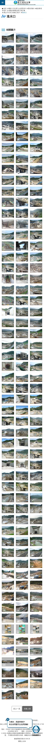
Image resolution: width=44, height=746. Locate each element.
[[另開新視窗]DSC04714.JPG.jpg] (36, 519)
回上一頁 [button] (16, 709)
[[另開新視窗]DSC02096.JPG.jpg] (8, 136)
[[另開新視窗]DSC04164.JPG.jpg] (8, 475)
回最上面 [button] (27, 709)
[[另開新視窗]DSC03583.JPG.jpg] (8, 421)
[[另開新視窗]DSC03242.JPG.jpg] (8, 377)
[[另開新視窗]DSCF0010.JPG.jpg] (36, 563)
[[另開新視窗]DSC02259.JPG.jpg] (8, 213)
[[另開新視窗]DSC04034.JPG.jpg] (22, 453)
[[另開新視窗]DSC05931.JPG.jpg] (22, 563)
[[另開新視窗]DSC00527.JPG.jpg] (36, 59)
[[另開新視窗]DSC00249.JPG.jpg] (22, 48)
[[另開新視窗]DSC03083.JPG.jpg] (36, 311)
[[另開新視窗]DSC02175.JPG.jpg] (8, 191)
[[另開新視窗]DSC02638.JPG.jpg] (36, 289)
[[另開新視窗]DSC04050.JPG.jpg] (8, 464)
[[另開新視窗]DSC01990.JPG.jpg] (8, 114)
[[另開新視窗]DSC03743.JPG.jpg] (36, 421)
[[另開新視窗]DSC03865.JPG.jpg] (36, 431)
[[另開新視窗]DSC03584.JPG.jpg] (22, 421)
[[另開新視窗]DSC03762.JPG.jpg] (22, 431)
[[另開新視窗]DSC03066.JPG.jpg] (22, 311)
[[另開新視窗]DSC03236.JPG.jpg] (36, 366)
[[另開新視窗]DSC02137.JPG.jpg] (22, 136)
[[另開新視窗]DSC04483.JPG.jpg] (22, 497)
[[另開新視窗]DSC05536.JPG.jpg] (22, 541)
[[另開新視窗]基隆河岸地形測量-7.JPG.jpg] (8, 650)
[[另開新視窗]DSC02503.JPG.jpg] (22, 256)
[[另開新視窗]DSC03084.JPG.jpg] (8, 322)
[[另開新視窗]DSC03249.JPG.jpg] (36, 377)
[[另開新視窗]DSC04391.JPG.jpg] (22, 486)
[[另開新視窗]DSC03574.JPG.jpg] (22, 410)
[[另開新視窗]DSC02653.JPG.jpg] (22, 300)
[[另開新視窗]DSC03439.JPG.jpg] (22, 399)
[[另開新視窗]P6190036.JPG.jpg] (8, 585)
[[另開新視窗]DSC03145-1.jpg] (8, 355)
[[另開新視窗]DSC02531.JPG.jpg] (22, 267)
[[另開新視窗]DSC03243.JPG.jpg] (22, 377)
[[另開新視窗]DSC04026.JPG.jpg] (8, 453)
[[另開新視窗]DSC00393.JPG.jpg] (22, 59)
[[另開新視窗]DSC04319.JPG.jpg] (36, 475)
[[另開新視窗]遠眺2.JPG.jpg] (36, 683)
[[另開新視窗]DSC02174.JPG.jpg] (36, 180)
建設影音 (39, 8)
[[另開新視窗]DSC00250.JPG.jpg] (36, 48)
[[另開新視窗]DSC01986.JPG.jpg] (8, 103)
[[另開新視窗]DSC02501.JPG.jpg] (8, 256)
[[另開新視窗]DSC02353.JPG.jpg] (36, 235)
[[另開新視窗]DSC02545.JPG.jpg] (8, 278)
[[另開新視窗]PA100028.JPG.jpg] (22, 607)
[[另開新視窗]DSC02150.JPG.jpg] (8, 158)
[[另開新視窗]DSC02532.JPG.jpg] (36, 267)
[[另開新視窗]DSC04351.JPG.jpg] (8, 486)
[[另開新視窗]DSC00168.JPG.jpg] (22, 38)
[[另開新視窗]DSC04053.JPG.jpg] (22, 464)
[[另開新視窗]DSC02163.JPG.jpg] (36, 169)
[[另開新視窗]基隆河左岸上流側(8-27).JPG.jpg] (22, 639)
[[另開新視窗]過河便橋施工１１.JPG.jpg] (36, 672)
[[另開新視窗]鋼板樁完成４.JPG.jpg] (22, 694)
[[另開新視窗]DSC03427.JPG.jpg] (8, 399)
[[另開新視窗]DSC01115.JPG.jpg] (8, 81)
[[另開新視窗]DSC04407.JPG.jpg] (36, 486)
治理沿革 (23, 8)
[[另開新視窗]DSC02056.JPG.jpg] (36, 114)
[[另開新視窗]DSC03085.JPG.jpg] (22, 322)
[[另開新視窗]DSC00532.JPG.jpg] (22, 70)
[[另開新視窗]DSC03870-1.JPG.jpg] (22, 442)
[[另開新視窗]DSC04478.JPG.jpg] (8, 497)
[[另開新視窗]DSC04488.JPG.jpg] (36, 497)
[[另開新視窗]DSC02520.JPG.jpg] (8, 267)
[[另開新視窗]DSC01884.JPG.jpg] (36, 92)
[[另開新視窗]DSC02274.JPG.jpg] (8, 224)
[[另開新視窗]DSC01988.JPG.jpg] (36, 103)
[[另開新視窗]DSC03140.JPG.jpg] (36, 344)
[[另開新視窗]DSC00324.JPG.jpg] (8, 59)
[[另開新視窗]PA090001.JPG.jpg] (36, 596)
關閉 (7, 719)
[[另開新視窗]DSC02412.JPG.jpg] (8, 245)
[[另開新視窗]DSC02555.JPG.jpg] (8, 289)
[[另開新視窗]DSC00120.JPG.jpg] (8, 38)
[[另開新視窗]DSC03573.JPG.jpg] (8, 410)
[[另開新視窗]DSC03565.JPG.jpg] (36, 399)
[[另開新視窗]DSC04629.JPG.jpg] (8, 519)
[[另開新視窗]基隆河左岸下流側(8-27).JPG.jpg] (36, 639)
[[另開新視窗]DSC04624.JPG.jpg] (36, 508)
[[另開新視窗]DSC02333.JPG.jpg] (22, 235)
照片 (5, 10)
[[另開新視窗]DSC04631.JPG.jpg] (22, 519)
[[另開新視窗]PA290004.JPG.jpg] (22, 618)
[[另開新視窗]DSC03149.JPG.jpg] (22, 355)
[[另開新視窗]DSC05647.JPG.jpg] (36, 541)
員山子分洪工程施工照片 (12, 12)
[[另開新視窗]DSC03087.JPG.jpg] (8, 333)
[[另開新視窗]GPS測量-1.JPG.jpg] (8, 574)
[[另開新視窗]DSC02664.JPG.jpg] (36, 300)
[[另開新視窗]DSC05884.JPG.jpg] (36, 552)
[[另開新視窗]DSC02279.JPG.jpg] (36, 224)
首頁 (5, 8)
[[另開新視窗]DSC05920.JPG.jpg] (8, 563)
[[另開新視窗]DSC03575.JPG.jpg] (36, 410)
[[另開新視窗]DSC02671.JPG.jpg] (8, 311)
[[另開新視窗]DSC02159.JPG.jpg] (8, 169)
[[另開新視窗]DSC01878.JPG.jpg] (8, 92)
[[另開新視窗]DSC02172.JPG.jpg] (22, 180)
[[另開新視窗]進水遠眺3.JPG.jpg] (22, 661)
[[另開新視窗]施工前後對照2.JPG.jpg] (22, 628)
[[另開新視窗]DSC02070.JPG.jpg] (22, 125)
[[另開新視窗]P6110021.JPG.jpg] (22, 574)
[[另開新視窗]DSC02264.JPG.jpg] (22, 213)
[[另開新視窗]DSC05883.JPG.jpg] (22, 552)
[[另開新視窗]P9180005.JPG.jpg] (8, 596)
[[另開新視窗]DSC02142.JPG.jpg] (36, 136)
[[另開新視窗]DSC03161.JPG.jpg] (8, 366)
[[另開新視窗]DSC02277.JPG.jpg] (22, 224)
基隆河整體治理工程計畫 (17, 10)
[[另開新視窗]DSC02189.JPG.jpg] (22, 191)
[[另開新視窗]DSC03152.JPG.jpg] (36, 355)
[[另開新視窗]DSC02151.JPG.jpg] (22, 158)
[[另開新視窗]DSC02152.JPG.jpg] (36, 158)
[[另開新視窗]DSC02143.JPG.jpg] (8, 147)
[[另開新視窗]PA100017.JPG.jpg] (8, 607)
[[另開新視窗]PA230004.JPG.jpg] (36, 607)
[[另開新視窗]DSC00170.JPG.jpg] (36, 38)
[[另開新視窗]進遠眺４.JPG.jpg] (36, 661)
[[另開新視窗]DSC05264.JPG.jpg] (8, 530)
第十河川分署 (24, 2)
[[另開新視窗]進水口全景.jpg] (8, 661)
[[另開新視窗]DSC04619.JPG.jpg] (22, 508)
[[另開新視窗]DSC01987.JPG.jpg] (22, 103)
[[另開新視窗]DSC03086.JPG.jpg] (36, 322)
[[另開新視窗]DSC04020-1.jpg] (36, 442)
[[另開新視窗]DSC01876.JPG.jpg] (36, 81)
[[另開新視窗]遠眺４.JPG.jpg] (8, 694)
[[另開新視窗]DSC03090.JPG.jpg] (22, 333)
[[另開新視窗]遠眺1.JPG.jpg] (22, 683)
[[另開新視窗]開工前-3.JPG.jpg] (22, 672)
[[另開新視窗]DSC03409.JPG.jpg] (36, 388)
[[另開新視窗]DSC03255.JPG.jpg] (8, 388)
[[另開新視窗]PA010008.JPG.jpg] (22, 596)
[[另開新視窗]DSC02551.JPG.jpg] (36, 278)
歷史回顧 (31, 8)
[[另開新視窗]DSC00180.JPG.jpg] (8, 48)
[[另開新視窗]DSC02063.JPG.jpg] (8, 125)
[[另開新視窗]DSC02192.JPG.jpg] (36, 191)
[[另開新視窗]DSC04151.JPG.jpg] (36, 464)
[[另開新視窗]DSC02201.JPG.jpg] (8, 202)
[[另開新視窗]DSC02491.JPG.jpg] (22, 245)
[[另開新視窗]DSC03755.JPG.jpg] (8, 431)
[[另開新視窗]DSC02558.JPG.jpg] (22, 289)
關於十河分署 (13, 8)
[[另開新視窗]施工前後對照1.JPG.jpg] (8, 628)
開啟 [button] (2, 2)
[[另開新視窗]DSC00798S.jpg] (36, 70)
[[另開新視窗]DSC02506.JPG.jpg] (36, 256)
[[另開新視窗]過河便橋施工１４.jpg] (8, 683)
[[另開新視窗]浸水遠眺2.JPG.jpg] (8, 639)
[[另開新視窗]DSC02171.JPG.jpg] (8, 180)
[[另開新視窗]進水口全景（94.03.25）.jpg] (36, 650)
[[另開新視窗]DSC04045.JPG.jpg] (36, 453)
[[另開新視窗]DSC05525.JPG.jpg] (8, 541)
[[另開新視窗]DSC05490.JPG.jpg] (36, 530)
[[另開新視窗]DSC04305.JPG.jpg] (22, 475)
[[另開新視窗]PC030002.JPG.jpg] (36, 618)
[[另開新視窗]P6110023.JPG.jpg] (36, 574)
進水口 (24, 12)
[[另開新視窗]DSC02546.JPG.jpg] (22, 278)
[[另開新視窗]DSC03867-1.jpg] (8, 442)
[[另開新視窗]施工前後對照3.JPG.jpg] (36, 628)
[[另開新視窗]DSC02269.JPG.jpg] (36, 213)
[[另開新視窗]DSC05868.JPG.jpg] (8, 552)
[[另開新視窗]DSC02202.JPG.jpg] (22, 202)
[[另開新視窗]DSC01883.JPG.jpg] (22, 92)
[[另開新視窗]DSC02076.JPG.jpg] (36, 125)
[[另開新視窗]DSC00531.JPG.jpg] (8, 70)
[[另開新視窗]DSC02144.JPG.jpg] (22, 147)
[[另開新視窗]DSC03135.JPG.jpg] (36, 333)
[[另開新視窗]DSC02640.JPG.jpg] (8, 300)
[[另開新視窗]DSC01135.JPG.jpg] (22, 81)
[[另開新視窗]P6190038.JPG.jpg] (22, 585)
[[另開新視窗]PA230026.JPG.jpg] (8, 618)
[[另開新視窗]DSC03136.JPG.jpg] (8, 344)
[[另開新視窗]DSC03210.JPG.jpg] (22, 366)
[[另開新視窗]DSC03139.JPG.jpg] (22, 344)
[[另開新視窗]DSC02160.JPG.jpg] (22, 169)
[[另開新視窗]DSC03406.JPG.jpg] (22, 388)
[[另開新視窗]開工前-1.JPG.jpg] (8, 672)
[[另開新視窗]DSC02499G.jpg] (36, 245)
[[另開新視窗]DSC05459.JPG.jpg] (22, 530)
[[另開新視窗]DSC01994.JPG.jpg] (22, 114)
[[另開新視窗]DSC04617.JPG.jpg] (8, 508)
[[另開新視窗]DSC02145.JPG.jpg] (36, 147)
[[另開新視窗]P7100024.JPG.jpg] (36, 585)
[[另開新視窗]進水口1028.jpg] (22, 650)
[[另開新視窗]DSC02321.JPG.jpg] (8, 235)
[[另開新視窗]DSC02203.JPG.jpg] (36, 202)
